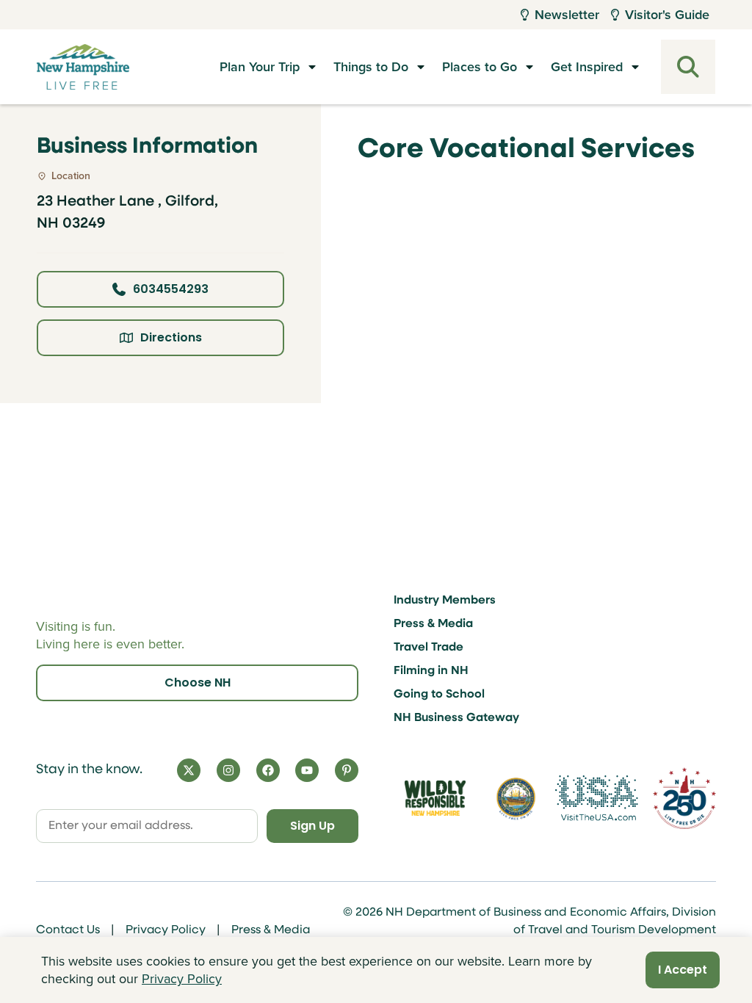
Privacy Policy (166, 930)
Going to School (439, 694)
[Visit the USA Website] (596, 797)
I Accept (682, 969)
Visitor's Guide (667, 14)
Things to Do (370, 66)
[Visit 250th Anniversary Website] (684, 797)
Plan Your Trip (260, 66)
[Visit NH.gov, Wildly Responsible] (435, 798)
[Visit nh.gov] (516, 798)
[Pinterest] (346, 770)
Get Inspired (587, 66)
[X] (188, 770)
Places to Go (479, 66)
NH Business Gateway (456, 718)
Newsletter (567, 14)
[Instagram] (228, 770)
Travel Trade (428, 647)
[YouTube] (307, 770)
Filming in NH (431, 671)
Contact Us (68, 930)
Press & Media (433, 624)
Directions (171, 337)
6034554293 (171, 288)
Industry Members (445, 600)
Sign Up (312, 825)
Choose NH (197, 682)
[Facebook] (268, 770)
